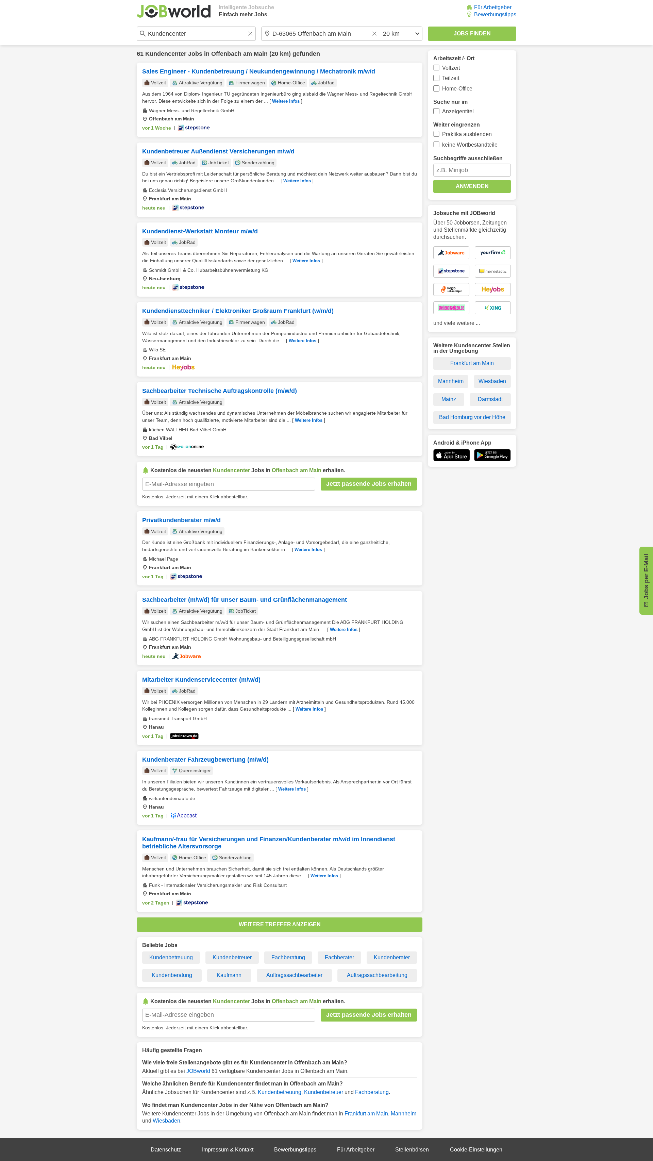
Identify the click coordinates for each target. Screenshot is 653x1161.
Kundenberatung (172, 975)
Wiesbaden (166, 1121)
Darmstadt (490, 399)
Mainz (448, 399)
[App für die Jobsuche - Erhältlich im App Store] (451, 455)
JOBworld (198, 1071)
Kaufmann (229, 975)
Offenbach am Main (239, 53)
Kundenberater (392, 957)
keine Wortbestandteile (470, 145)
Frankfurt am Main (366, 1113)
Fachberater (339, 957)
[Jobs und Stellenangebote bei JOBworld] (174, 11)
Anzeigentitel (458, 111)
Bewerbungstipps (495, 14)
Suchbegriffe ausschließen (468, 158)
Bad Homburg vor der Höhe (472, 417)
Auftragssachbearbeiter (294, 975)
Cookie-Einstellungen (476, 1149)
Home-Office (457, 89)
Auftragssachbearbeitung (377, 975)
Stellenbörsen (412, 1149)
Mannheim (403, 1113)
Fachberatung (288, 957)
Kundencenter (165, 53)
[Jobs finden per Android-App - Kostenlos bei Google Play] (492, 455)
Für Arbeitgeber (493, 7)
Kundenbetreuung (171, 957)
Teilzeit (450, 78)
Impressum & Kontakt (227, 1149)
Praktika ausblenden (467, 134)
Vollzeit (451, 68)
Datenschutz (166, 1149)
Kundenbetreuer (232, 957)
